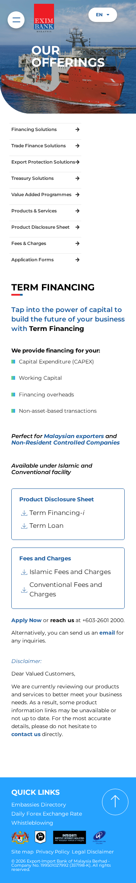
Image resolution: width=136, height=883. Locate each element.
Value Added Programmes (41, 194)
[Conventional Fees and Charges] (69, 590)
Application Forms (32, 259)
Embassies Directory (38, 804)
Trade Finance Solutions (38, 145)
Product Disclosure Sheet (40, 227)
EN (99, 14)
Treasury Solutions (32, 178)
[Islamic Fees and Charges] (69, 572)
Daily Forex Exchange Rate (46, 813)
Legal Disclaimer (93, 852)
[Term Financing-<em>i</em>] (69, 513)
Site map (22, 852)
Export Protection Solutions (43, 162)
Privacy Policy (53, 852)
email (107, 632)
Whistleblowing (32, 822)
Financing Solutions (34, 129)
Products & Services (34, 211)
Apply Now (26, 620)
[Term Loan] (69, 526)
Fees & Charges (28, 243)
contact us (25, 734)
